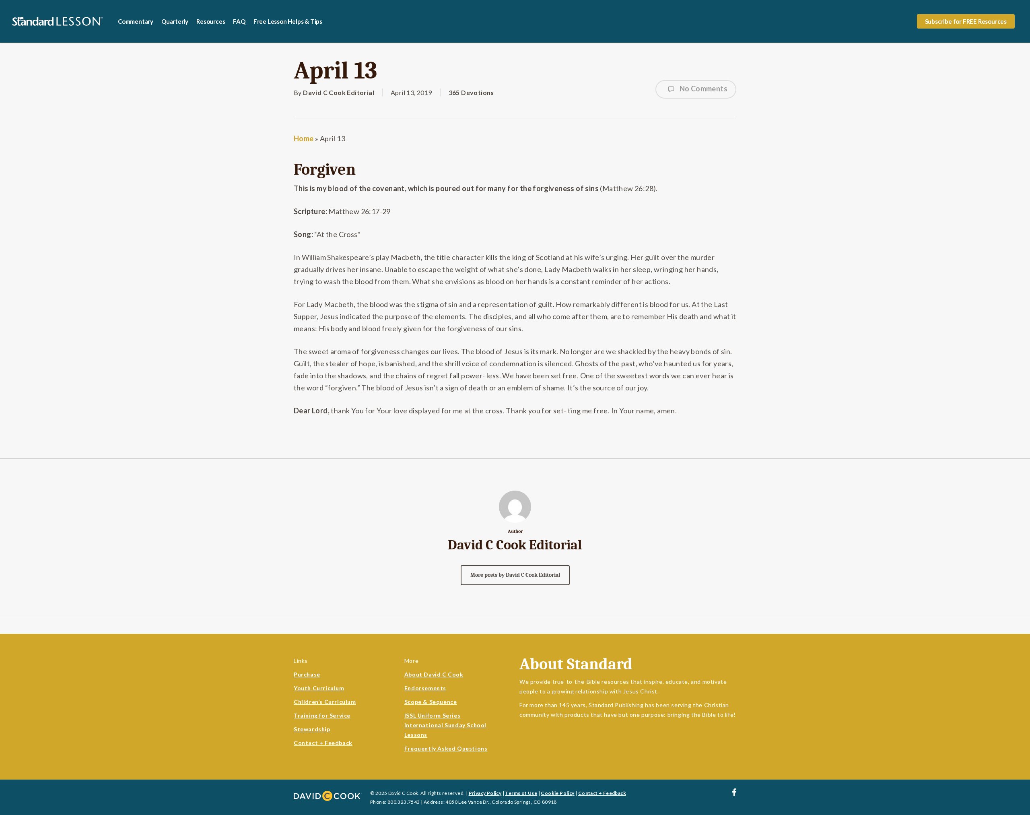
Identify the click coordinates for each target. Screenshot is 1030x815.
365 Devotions (471, 92)
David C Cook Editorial (338, 92)
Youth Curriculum (319, 688)
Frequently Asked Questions (446, 748)
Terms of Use (521, 793)
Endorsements (425, 688)
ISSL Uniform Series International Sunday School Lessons (445, 725)
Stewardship (312, 729)
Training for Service (322, 715)
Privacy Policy (485, 793)
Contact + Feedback (323, 742)
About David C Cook (434, 674)
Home (304, 138)
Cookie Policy (557, 793)
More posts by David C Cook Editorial (515, 575)
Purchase (307, 674)
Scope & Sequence (430, 701)
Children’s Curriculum (325, 701)
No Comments (702, 88)
